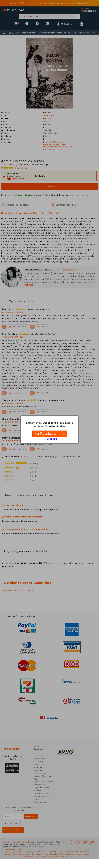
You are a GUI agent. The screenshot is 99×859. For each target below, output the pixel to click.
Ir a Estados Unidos (49, 434)
